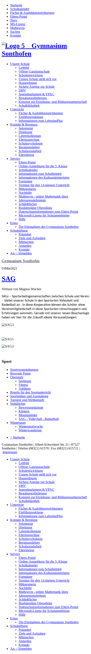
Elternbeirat (26, 155)
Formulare (25, 181)
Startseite (16, 5)
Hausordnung (28, 83)
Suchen (15, 31)
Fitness (23, 385)
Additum (24, 388)
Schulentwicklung (31, 75)
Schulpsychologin (31, 143)
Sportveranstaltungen (24, 369)
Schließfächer (28, 204)
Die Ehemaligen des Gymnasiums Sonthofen (49, 227)
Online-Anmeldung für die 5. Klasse (43, 166)
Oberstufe (16, 377)
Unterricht (17, 109)
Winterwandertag (30, 430)
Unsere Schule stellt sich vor (38, 79)
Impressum (10, 452)
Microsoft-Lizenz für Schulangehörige (44, 215)
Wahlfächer (17, 403)
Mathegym (17, 28)
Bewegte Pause (20, 373)
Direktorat (25, 132)
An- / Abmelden (21, 253)
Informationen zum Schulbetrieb (40, 173)
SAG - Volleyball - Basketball (39, 419)
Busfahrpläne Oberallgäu (35, 208)
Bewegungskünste (31, 407)
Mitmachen (26, 242)
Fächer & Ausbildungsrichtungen (32, 13)
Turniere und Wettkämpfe (27, 400)
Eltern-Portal (18, 16)
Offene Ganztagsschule (34, 71)
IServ (13, 20)
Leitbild (24, 67)
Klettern (24, 411)
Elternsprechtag (29, 139)
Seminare (25, 381)
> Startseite (17, 437)
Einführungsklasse (31, 117)
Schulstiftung (19, 230)
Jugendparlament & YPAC (36, 94)
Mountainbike (28, 415)
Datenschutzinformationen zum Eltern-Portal (48, 211)
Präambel (25, 234)
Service (15, 158)
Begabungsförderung (33, 98)
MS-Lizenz (17, 24)
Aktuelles (25, 245)
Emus (14, 223)
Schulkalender (19, 9)
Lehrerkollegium (30, 136)
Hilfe (22, 219)
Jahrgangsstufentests (32, 200)
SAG (9, 278)
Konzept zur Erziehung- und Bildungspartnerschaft (53, 102)
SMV (22, 90)
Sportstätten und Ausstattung (29, 396)
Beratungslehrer (29, 147)
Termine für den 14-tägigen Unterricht (44, 185)
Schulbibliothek (29, 105)
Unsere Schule (20, 64)
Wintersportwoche (31, 426)
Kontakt (15, 35)
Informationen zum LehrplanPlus (41, 120)
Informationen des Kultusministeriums (44, 177)
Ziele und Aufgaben (32, 238)
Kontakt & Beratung (23, 124)
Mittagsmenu (27, 189)
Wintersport (18, 422)
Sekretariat (26, 128)
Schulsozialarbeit (30, 151)
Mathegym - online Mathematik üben (43, 196)
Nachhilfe (25, 192)
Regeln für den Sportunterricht (30, 392)
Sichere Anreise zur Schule (37, 86)
